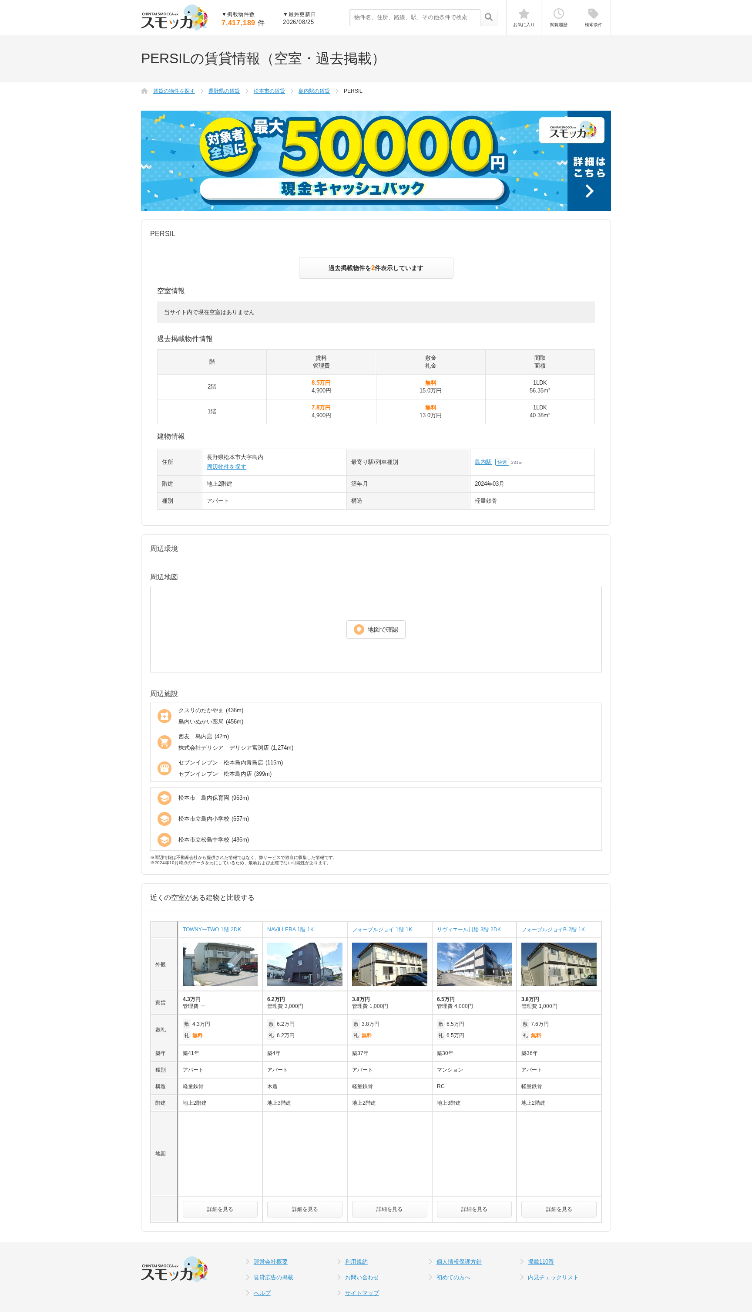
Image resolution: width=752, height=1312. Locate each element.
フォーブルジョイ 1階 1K (382, 930)
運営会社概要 (271, 1261)
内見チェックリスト (553, 1277)
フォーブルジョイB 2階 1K (553, 930)
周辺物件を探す (226, 466)
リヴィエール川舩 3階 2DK (469, 930)
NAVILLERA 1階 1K (290, 930)
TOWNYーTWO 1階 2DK (212, 930)
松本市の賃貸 (269, 91)
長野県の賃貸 (224, 91)
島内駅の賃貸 (314, 91)
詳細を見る (220, 1209)
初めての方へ (453, 1277)
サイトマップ (362, 1293)
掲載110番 (541, 1261)
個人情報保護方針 (459, 1261)
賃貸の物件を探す (174, 91)
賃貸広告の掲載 (273, 1277)
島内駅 (483, 462)
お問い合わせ (362, 1277)
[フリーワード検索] (488, 18)
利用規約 (356, 1261)
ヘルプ (262, 1293)
